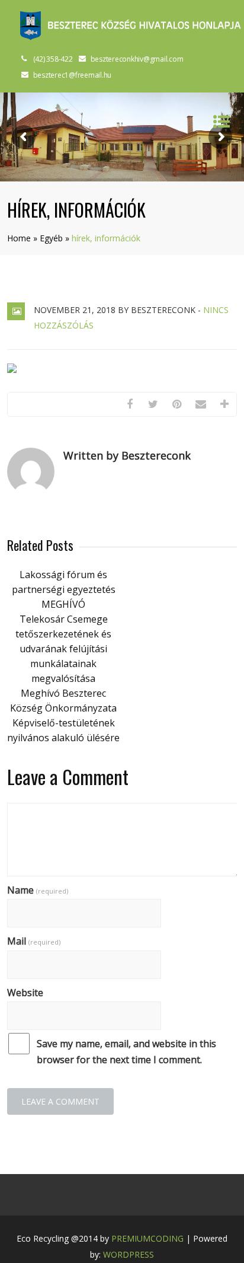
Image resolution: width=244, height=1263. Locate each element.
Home (19, 238)
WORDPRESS (128, 1254)
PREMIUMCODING (147, 1238)
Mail (33, 941)
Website (25, 992)
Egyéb (51, 238)
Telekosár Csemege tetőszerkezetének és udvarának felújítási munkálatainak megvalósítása (63, 649)
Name (37, 890)
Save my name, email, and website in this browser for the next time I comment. (126, 1051)
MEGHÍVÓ (63, 604)
